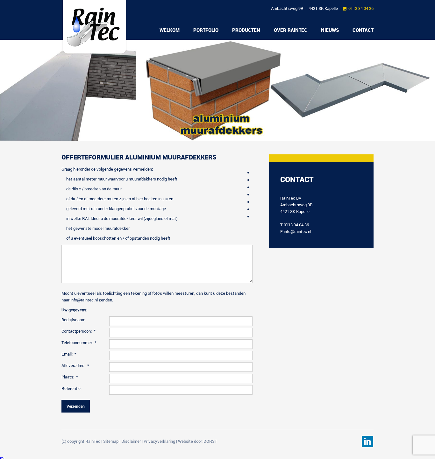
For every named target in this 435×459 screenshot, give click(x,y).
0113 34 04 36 (361, 8)
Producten (246, 30)
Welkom (170, 30)
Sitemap (110, 441)
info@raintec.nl (297, 231)
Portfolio (205, 30)
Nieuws (330, 30)
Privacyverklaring (159, 441)
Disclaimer (131, 441)
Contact (363, 30)
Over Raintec (290, 30)
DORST (210, 441)
